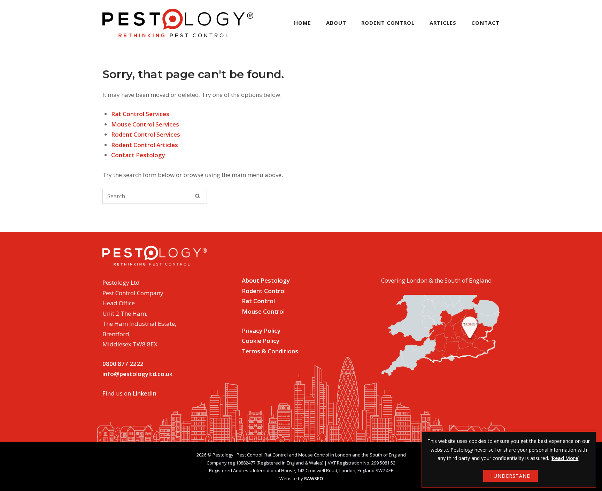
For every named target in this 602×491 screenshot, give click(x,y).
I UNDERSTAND (510, 476)
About (336, 22)
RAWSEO (313, 478)
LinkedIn (144, 393)
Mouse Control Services (145, 124)
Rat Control (258, 301)
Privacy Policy (261, 331)
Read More (565, 458)
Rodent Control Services (145, 134)
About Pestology (266, 280)
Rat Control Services (140, 114)
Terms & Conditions (270, 351)
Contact (485, 22)
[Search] (197, 196)
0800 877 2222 (123, 364)
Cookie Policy (260, 341)
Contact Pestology (138, 155)
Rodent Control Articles (144, 145)
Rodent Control (388, 22)
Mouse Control (263, 311)
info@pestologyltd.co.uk (137, 374)
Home (302, 22)
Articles (443, 22)
